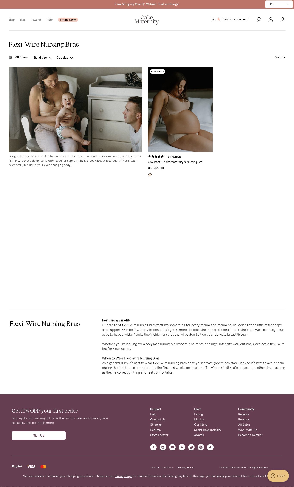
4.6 (229, 19)
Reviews (243, 414)
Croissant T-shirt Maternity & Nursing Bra (175, 162)
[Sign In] (271, 19)
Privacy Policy (185, 467)
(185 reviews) (173, 156)
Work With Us (247, 430)
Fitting (198, 414)
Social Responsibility (207, 430)
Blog (23, 19)
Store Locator (159, 435)
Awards (199, 435)
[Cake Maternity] (147, 19)
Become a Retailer (250, 435)
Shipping (156, 425)
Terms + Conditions (161, 467)
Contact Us (157, 419)
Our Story (200, 425)
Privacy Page (123, 476)
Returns (155, 430)
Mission (199, 419)
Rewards (36, 19)
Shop (12, 19)
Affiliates (244, 425)
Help (50, 19)
